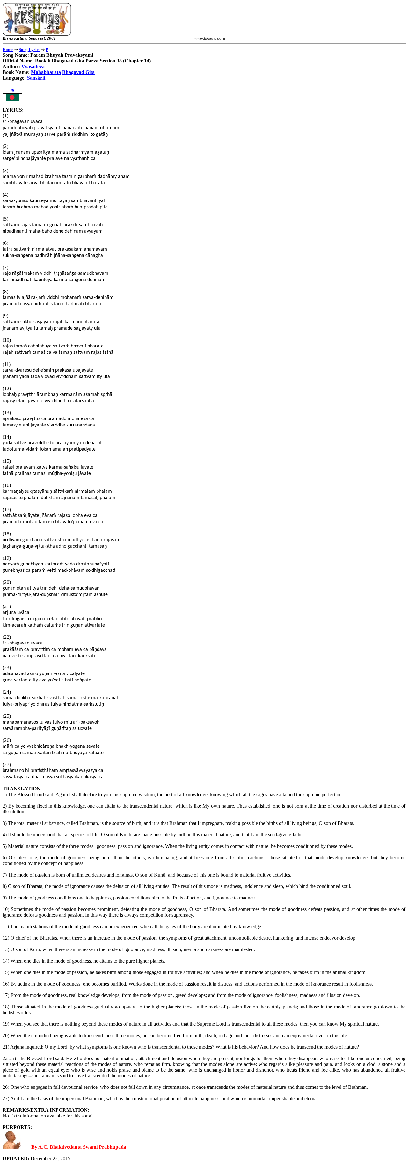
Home (8, 49)
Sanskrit (36, 78)
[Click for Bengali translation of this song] (12, 99)
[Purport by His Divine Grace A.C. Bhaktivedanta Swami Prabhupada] (12, 1147)
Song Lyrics (29, 49)
